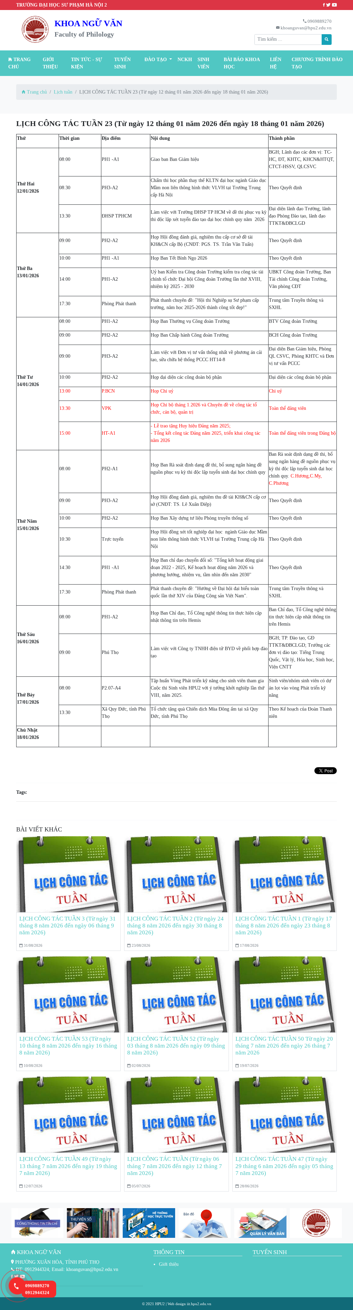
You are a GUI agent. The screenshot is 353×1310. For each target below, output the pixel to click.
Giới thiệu (50, 63)
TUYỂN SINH (122, 63)
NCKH (185, 59)
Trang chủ (19, 63)
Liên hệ (275, 63)
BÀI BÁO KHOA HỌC (242, 63)
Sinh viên (203, 63)
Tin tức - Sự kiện (86, 63)
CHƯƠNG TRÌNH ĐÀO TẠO (317, 63)
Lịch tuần (63, 92)
